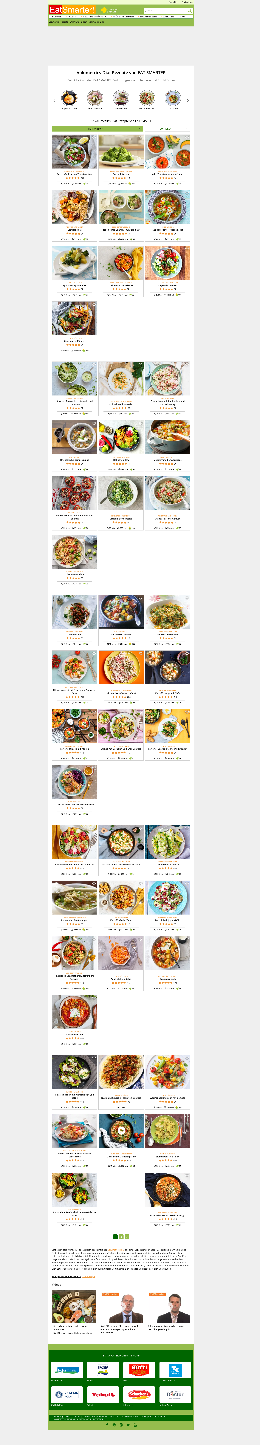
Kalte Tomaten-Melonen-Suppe (168, 174)
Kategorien (98, 1419)
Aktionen (168, 16)
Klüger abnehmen (123, 16)
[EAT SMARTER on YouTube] (135, 1425)
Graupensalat (75, 229)
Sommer (57, 16)
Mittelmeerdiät (147, 108)
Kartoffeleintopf (74, 1034)
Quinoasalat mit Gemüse (167, 518)
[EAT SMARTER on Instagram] (121, 1425)
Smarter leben (148, 16)
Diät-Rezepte (88, 1276)
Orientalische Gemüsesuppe (74, 459)
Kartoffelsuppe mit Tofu (167, 693)
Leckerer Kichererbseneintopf (167, 229)
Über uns (58, 1417)
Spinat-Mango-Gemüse (74, 285)
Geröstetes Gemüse (121, 634)
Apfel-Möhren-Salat (121, 979)
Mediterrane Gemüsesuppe (168, 459)
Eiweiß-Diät (121, 108)
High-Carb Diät (69, 108)
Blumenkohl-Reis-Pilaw (167, 1156)
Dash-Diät (173, 108)
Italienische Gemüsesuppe (74, 920)
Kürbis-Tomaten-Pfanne (120, 285)
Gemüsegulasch (168, 979)
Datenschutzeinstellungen (134, 1417)
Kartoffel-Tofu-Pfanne (121, 920)
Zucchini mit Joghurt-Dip (167, 920)
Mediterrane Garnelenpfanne (121, 1156)
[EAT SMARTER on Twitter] (128, 1425)
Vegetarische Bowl (167, 285)
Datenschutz (114, 1417)
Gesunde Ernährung (95, 16)
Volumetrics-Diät (116, 1249)
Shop (183, 16)
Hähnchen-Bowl (121, 459)
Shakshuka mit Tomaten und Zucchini (121, 864)
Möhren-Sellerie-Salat (167, 634)
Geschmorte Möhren (74, 341)
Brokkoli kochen (121, 174)
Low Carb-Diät (95, 108)
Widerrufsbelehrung (157, 1417)
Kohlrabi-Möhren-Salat (121, 404)
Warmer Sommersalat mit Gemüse (167, 1097)
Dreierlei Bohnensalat (121, 518)
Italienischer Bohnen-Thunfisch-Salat (121, 229)
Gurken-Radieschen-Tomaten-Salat (75, 174)
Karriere (67, 1417)
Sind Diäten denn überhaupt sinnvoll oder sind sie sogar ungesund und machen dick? (119, 1329)
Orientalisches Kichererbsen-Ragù (167, 1215)
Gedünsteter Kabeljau (167, 864)
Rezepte (72, 16)
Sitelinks (77, 1417)
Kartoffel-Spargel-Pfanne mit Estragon (167, 748)
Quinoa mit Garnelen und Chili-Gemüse (121, 748)
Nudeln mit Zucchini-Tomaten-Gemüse (121, 1097)
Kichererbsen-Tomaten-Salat (121, 693)
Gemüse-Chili (74, 634)
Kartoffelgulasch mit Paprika (74, 748)
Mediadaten (85, 1419)
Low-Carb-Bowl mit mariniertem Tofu (75, 804)
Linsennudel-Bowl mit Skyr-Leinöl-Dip (74, 864)
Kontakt (86, 1417)
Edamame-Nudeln (74, 574)
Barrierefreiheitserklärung (66, 1419)
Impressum (102, 1417)
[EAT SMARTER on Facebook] (107, 1425)
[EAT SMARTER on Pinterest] (114, 1425)
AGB (93, 1417)
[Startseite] (72, 9)
